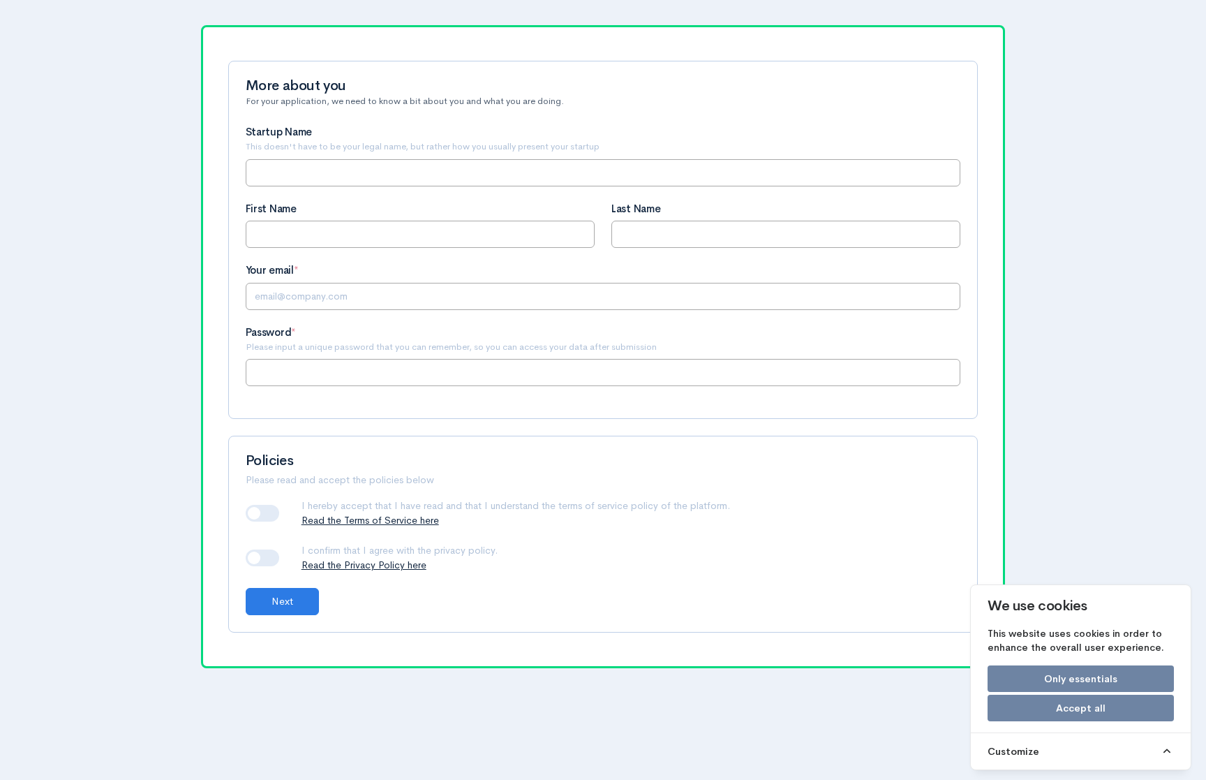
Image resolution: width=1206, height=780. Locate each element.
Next (282, 601)
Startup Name (279, 132)
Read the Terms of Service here (370, 520)
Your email (270, 271)
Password (269, 333)
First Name (271, 209)
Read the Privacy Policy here (364, 565)
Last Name (635, 209)
